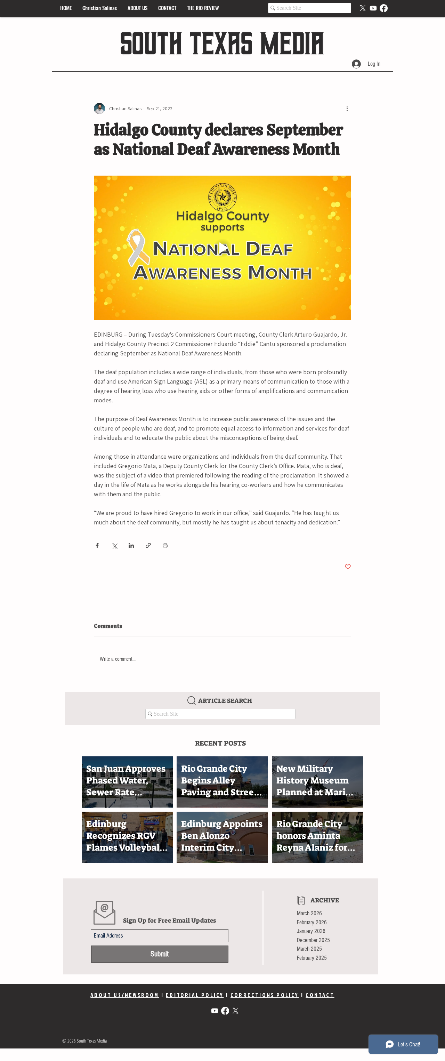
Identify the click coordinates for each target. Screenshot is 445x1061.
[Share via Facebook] (97, 545)
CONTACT (320, 995)
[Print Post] (165, 545)
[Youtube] (373, 8)
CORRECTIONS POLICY (264, 995)
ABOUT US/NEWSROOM (124, 995)
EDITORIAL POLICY (195, 995)
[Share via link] (148, 545)
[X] (363, 8)
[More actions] (347, 108)
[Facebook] (384, 8)
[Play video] (222, 248)
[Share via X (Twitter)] (114, 545)
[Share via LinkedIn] (131, 545)
